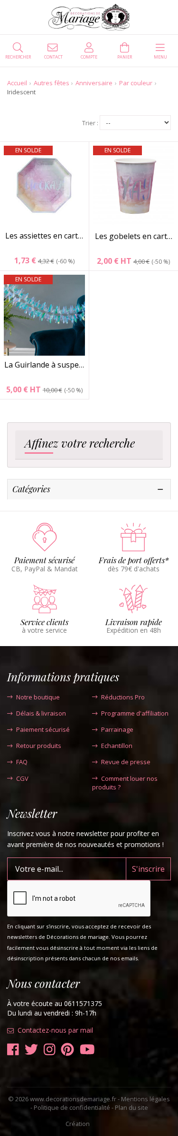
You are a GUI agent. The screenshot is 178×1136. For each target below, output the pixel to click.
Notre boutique (38, 697)
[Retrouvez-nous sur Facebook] (13, 1049)
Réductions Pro (123, 697)
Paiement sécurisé (43, 729)
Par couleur (135, 83)
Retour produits (38, 745)
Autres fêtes (51, 83)
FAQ (22, 761)
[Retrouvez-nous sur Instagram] (50, 1049)
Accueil (17, 83)
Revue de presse (125, 761)
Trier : (90, 123)
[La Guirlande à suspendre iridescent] (44, 315)
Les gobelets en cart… (133, 236)
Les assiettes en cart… (44, 235)
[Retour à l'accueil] (89, 17)
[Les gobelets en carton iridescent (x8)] (134, 187)
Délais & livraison (41, 713)
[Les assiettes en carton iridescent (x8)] (44, 186)
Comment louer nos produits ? (125, 782)
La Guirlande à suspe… (44, 364)
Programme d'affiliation (135, 713)
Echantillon (116, 745)
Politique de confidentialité (72, 1107)
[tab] (89, 445)
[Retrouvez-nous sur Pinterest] (67, 1049)
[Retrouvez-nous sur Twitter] (31, 1049)
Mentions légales (145, 1099)
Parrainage (117, 729)
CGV (22, 778)
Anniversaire (93, 83)
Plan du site (131, 1107)
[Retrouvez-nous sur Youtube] (87, 1049)
